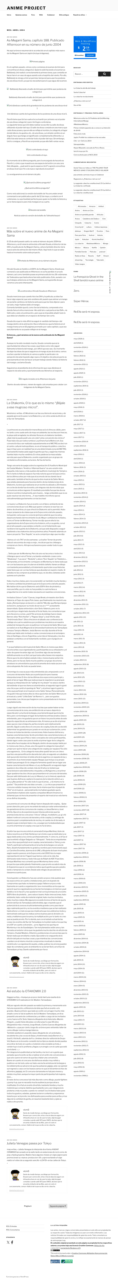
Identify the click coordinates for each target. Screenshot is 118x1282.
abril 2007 (77, 840)
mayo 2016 (78, 454)
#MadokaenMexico (81, 124)
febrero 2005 (79, 930)
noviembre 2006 (80, 853)
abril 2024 (77, 351)
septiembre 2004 (80, 951)
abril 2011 (77, 634)
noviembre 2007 (80, 810)
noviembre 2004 (80, 943)
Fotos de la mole (80, 134)
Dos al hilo (77, 105)
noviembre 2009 (80, 707)
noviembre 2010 (80, 656)
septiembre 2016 (80, 450)
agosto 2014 (78, 506)
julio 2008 (77, 776)
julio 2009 (77, 724)
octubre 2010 (79, 660)
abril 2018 (77, 412)
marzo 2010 (78, 690)
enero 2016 (78, 471)
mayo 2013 (78, 544)
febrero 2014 (78, 519)
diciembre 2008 (80, 754)
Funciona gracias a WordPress (17, 1277)
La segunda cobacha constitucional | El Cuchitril (91, 183)
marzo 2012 (78, 587)
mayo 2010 (78, 681)
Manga (105, 243)
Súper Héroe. (81, 301)
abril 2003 (77, 1024)
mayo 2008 (78, 784)
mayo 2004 (78, 968)
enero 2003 (78, 1037)
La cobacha (79, 243)
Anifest (101, 206)
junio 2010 (77, 677)
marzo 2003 (78, 1028)
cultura (88, 227)
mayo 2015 (78, 480)
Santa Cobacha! (79, 92)
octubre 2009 (79, 711)
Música (86, 248)
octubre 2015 (79, 476)
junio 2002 (78, 1063)
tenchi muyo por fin (81, 151)
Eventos (100, 231)
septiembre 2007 (80, 819)
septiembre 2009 (80, 716)
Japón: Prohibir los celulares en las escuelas (89, 137)
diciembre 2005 (80, 887)
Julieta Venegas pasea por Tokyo (29, 1143)
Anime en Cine (88, 210)
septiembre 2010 (80, 664)
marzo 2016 (78, 463)
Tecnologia (89, 260)
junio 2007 (78, 831)
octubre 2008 (79, 763)
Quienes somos (21, 15)
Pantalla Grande (81, 252)
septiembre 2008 (80, 767)
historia (100, 235)
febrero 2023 (78, 356)
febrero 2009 (79, 746)
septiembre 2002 (80, 1050)
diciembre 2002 (80, 1041)
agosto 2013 (78, 531)
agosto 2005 (78, 904)
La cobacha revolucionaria (83, 97)
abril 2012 (77, 583)
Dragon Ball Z (89, 231)
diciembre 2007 (80, 806)
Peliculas (93, 252)
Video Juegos (80, 264)
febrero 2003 (79, 1033)
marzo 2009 (78, 741)
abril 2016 (77, 459)
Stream (106, 256)
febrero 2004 (79, 981)
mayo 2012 (78, 579)
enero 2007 (78, 848)
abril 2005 (77, 921)
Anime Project (26, 8)
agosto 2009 (78, 720)
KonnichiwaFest (97, 239)
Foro (33, 15)
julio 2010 (77, 673)
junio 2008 (78, 780)
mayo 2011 (78, 630)
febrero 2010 (78, 694)
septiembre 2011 (80, 613)
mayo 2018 (78, 407)
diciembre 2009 (80, 703)
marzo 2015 (78, 484)
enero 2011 (78, 647)
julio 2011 (77, 621)
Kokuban (85, 239)
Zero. (76, 290)
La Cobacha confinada (82, 186)
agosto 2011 (78, 617)
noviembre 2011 (80, 604)
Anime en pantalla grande (84, 215)
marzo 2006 (78, 878)
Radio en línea (80, 256)
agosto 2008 (78, 771)
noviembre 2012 (80, 561)
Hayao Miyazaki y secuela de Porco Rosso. (89, 148)
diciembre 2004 (80, 938)
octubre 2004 (79, 947)
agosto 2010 (78, 669)
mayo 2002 (78, 1067)
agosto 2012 (78, 566)
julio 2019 (77, 390)
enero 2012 (78, 596)
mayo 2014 (78, 510)
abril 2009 (77, 737)
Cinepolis (78, 223)
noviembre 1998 (80, 1076)
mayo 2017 (78, 429)
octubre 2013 (79, 527)
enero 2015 (78, 489)
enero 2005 (78, 934)
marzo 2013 (78, 553)
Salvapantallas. (79, 144)
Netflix (94, 248)
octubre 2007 (79, 814)
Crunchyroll (79, 227)
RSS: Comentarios (13, 1230)
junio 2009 (78, 728)
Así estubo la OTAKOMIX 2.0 (26, 991)
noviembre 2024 (80, 347)
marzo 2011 (78, 639)
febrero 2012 (78, 591)
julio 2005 (77, 908)
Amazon (92, 206)
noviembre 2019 (80, 381)
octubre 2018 (79, 399)
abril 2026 (77, 343)
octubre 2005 (79, 896)
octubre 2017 (79, 420)
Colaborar (51, 15)
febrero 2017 (78, 433)
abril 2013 (77, 549)
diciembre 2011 (79, 600)
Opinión (103, 248)
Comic (96, 223)
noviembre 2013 (80, 523)
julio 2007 (77, 827)
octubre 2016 (79, 446)
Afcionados (82, 206)
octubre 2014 (79, 501)
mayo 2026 (78, 339)
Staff (98, 256)
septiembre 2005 (80, 900)
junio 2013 (77, 540)
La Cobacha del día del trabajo (85, 88)
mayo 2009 (78, 733)
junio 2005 (78, 913)
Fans (107, 231)
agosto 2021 (78, 369)
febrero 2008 (79, 797)
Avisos (77, 219)
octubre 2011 (78, 609)
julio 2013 (77, 536)
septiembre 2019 (80, 386)
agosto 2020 (78, 373)
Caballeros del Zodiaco (91, 219)
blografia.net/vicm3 (16, 977)
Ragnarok (77, 179)
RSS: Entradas (11, 1226)
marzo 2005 (78, 926)
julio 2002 (77, 1058)
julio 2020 (77, 377)
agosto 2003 (78, 1007)
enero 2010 (78, 699)
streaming (78, 260)
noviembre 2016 (80, 441)
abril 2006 (77, 874)
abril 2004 (77, 973)
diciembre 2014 (79, 493)
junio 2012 (77, 574)
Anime (77, 210)
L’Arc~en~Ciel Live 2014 (82, 141)
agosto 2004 (78, 956)
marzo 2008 (78, 793)
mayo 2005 (78, 917)
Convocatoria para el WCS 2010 (85, 155)
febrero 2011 (78, 643)
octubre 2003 (79, 998)
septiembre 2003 (80, 1003)
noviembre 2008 (80, 758)
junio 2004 (78, 964)
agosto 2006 (78, 861)
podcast (102, 252)
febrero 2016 (78, 467)
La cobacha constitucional (83, 193)
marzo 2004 (78, 977)
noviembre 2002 (80, 1046)
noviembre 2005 (80, 891)
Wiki (41, 15)
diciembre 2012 (79, 557)
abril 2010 (77, 686)
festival (91, 235)
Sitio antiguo (64, 15)
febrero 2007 (79, 844)
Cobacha (88, 223)
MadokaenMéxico (93, 243)
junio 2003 (78, 1016)
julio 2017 (77, 424)
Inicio (9, 15)
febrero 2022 (78, 360)
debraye (78, 231)
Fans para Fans (80, 235)
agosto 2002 (78, 1054)
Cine (104, 219)
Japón (77, 239)
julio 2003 (77, 1011)
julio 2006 (77, 866)
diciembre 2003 (80, 990)
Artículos (100, 215)
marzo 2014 (78, 514)
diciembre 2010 (79, 651)
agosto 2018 (78, 403)
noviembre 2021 (80, 364)
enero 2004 (78, 986)
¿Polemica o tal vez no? (82, 101)
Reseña (91, 256)
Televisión (100, 260)
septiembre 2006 (80, 857)
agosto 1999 (78, 1071)
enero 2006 (78, 883)
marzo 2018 (78, 416)
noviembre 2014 (80, 497)
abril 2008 (77, 789)
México (77, 248)
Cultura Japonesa (100, 227)
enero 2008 (78, 801)
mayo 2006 (78, 870)
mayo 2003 (78, 1020)
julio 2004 (77, 960)
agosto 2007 (78, 823)
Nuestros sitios (79, 15)
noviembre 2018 (80, 394)
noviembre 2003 (80, 994)
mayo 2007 (78, 836)
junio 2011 (77, 626)
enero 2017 (78, 437)
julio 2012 (77, 570)
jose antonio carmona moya (84, 175)
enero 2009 (78, 750)
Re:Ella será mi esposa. (87, 311)
